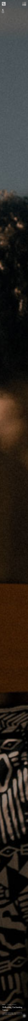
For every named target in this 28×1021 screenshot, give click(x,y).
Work (4, 1004)
